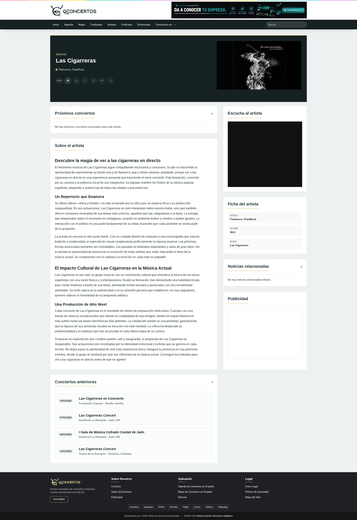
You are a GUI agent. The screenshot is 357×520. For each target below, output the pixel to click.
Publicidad (116, 497)
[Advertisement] (265, 333)
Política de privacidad (256, 491)
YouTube (174, 507)
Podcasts (126, 24)
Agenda (68, 24)
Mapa (81, 24)
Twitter (186, 507)
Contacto (116, 486)
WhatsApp (223, 507)
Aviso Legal (251, 486)
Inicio (56, 24)
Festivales (96, 24)
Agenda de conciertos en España (196, 486)
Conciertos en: (164, 24)
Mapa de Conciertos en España (195, 491)
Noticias (182, 497)
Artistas (111, 24)
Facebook (134, 507)
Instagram (148, 507)
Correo (197, 507)
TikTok (161, 507)
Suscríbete (59, 499)
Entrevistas (143, 24)
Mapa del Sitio (253, 497)
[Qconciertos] (73, 10)
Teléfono (209, 507)
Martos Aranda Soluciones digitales (215, 516)
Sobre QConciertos (121, 491)
